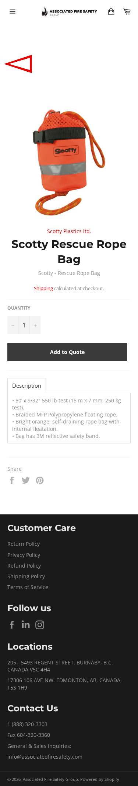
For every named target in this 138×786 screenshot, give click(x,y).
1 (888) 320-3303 (27, 724)
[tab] (26, 385)
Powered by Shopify (99, 779)
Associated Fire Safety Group (50, 779)
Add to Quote (67, 351)
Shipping (43, 288)
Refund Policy (24, 565)
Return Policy (23, 543)
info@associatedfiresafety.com (44, 756)
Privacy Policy (23, 554)
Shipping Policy (26, 576)
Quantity (18, 308)
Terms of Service (27, 587)
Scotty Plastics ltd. (69, 231)
